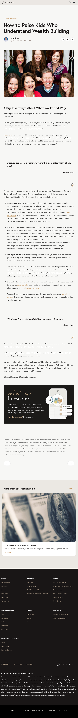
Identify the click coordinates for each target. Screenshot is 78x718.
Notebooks (4, 594)
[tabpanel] (39, 524)
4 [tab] (44, 559)
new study (9, 135)
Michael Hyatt (14, 38)
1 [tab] (34, 559)
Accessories (5, 601)
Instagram (17, 664)
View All (71, 489)
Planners (4, 586)
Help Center (5, 646)
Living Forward (58, 597)
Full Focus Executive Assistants (38, 594)
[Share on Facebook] (63, 39)
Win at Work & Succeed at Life (63, 586)
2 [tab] (37, 559)
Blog (2, 614)
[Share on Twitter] (68, 39)
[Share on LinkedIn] (72, 39)
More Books (57, 601)
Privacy (63, 710)
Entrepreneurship (10, 19)
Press (29, 622)
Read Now (8, 552)
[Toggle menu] (74, 3)
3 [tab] (41, 559)
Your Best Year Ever (60, 594)
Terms (52, 710)
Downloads (5, 625)
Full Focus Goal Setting (35, 590)
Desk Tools (4, 597)
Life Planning (5, 582)
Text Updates (5, 629)
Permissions (38, 710)
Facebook (5, 664)
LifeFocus (30, 582)
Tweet (72, 185)
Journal (3, 590)
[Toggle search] (70, 3)
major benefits (22, 285)
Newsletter (5, 618)
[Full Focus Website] (65, 664)
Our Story (30, 614)
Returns (3, 642)
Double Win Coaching (60, 614)
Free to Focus (32, 586)
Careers (29, 618)
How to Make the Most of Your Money (20, 545)
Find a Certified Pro (60, 618)
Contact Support (6, 650)
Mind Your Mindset (59, 582)
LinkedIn (29, 664)
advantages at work (31, 288)
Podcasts (4, 622)
